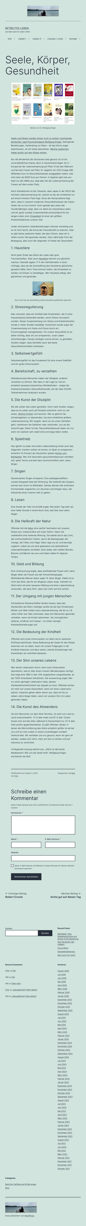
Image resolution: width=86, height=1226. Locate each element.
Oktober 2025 (64, 1007)
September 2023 (65, 1097)
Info (10, 39)
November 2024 (65, 1046)
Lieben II (37, 39)
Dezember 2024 (65, 1043)
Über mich (16, 983)
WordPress (29, 1216)
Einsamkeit (35, 216)
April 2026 (62, 985)
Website (14, 852)
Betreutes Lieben (17, 28)
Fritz (16, 776)
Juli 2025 (62, 1018)
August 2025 (63, 1014)
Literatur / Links (55, 39)
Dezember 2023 (65, 1086)
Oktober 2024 (64, 1050)
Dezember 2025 (65, 1000)
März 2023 (62, 1118)
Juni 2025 (62, 1021)
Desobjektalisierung (66, 952)
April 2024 (62, 1071)
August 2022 (63, 1140)
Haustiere (43, 258)
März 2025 (62, 1032)
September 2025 (65, 1010)
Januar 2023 (63, 1125)
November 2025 (65, 1003)
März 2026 (62, 989)
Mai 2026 (62, 982)
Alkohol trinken (25, 414)
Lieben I (22, 39)
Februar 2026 (64, 992)
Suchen (8, 928)
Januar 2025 (63, 1039)
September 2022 (65, 1136)
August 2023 (63, 1100)
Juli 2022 (62, 1143)
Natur (30, 528)
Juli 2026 (62, 974)
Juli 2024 (62, 1061)
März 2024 (62, 1075)
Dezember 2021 (65, 1161)
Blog (73, 773)
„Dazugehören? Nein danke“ (24, 990)
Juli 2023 (62, 1104)
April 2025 (62, 1028)
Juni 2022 (62, 1147)
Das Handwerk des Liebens (66, 943)
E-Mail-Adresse (53, 839)
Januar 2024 (63, 1082)
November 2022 (65, 1133)
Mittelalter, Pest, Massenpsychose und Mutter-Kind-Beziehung (68, 936)
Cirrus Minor (63, 948)
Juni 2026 (62, 978)
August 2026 (63, 971)
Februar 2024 (64, 1079)
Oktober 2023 (64, 1093)
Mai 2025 (62, 1025)
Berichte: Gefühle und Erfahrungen (20, 1184)
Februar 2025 (64, 1036)
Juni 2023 (62, 1107)
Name (14, 839)
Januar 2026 (63, 996)
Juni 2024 (62, 1064)
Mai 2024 (62, 1068)
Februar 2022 (64, 1158)
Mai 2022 (62, 1151)
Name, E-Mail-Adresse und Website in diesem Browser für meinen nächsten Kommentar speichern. (44, 867)
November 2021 (65, 1165)
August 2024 (63, 1057)
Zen (14, 971)
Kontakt (73, 39)
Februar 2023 (64, 1122)
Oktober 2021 (64, 1169)
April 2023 (62, 1115)
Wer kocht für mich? (67, 955)
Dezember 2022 (65, 1129)
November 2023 (65, 1089)
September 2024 (65, 1054)
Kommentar (17, 813)
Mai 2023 (62, 1111)
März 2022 (62, 1154)
